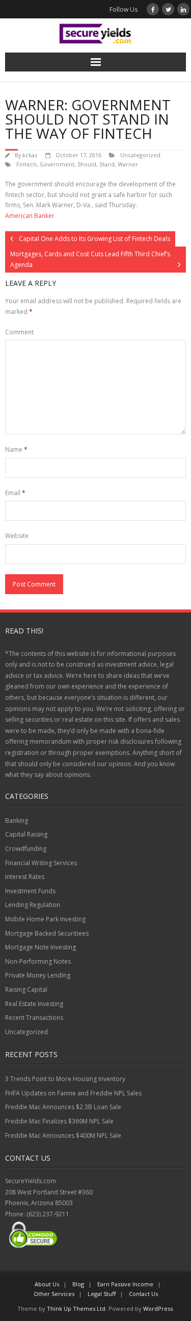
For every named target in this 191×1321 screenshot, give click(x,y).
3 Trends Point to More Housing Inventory (65, 1078)
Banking (16, 820)
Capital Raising (26, 834)
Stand (107, 164)
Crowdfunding (25, 848)
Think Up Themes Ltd (76, 1308)
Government (57, 164)
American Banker (29, 215)
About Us (47, 1284)
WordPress (158, 1308)
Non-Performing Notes (38, 961)
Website (17, 535)
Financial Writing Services (41, 863)
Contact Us (143, 1294)
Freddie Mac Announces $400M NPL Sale (63, 1135)
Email (15, 492)
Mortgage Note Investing (40, 947)
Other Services (54, 1294)
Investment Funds (30, 891)
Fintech (26, 164)
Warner (128, 164)
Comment (19, 332)
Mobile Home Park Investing (45, 919)
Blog (78, 1284)
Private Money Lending (37, 975)
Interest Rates (24, 876)
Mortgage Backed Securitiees (47, 933)
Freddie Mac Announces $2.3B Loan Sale (63, 1107)
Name (16, 449)
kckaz (30, 155)
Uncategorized (140, 155)
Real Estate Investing (34, 1003)
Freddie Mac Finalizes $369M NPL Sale (59, 1121)
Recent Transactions (34, 1017)
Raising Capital (26, 989)
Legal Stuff (102, 1294)
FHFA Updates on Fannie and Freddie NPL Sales (73, 1093)
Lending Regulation (32, 904)
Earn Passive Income (125, 1284)
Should (86, 164)
